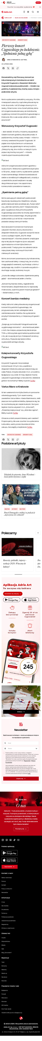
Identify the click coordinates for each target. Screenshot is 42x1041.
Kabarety (4, 969)
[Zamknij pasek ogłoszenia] (40, 7)
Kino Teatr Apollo (6, 1009)
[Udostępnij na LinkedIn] (13, 68)
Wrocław (4, 1001)
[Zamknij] (1, 2)
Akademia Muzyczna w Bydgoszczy (12, 1012)
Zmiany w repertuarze (8, 928)
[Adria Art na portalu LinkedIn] (10, 840)
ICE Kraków (5, 1005)
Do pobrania (5, 909)
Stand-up (4, 973)
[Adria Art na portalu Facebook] (6, 840)
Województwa (6, 941)
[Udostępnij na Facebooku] (3, 68)
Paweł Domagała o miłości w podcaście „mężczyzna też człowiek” (19, 514)
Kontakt (4, 885)
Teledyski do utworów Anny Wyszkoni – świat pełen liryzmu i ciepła (20, 476)
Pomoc (4, 881)
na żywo (22, 509)
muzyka (7, 509)
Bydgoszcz (5, 990)
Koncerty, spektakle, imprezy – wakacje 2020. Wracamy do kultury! (15, 563)
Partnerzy (4, 913)
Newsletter (5, 892)
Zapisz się (19, 778)
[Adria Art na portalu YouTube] (18, 840)
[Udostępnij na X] (8, 68)
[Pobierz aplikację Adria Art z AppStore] (10, 860)
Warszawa (5, 998)
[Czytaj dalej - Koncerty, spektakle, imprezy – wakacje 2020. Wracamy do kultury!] (17, 547)
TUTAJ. (29, 427)
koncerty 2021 (22, 40)
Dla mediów (5, 906)
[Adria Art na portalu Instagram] (3, 840)
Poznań (4, 994)
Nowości (4, 980)
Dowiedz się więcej (12, 594)
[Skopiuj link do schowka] (18, 68)
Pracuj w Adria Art (7, 888)
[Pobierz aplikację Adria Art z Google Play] (10, 853)
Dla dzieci (4, 977)
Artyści (4, 937)
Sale (3, 949)
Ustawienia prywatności (9, 920)
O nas (3, 902)
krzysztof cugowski (9, 40)
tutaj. (29, 773)
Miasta (3, 945)
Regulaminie (27, 760)
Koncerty (4, 966)
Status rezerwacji (7, 877)
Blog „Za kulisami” (7, 952)
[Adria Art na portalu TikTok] (14, 840)
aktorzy (14, 509)
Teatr (3, 962)
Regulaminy (5, 924)
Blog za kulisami (21, 17)
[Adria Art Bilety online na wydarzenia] (7, 12)
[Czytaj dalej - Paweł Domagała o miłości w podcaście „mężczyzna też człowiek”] (21, 494)
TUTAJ (32, 381)
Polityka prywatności (8, 917)
